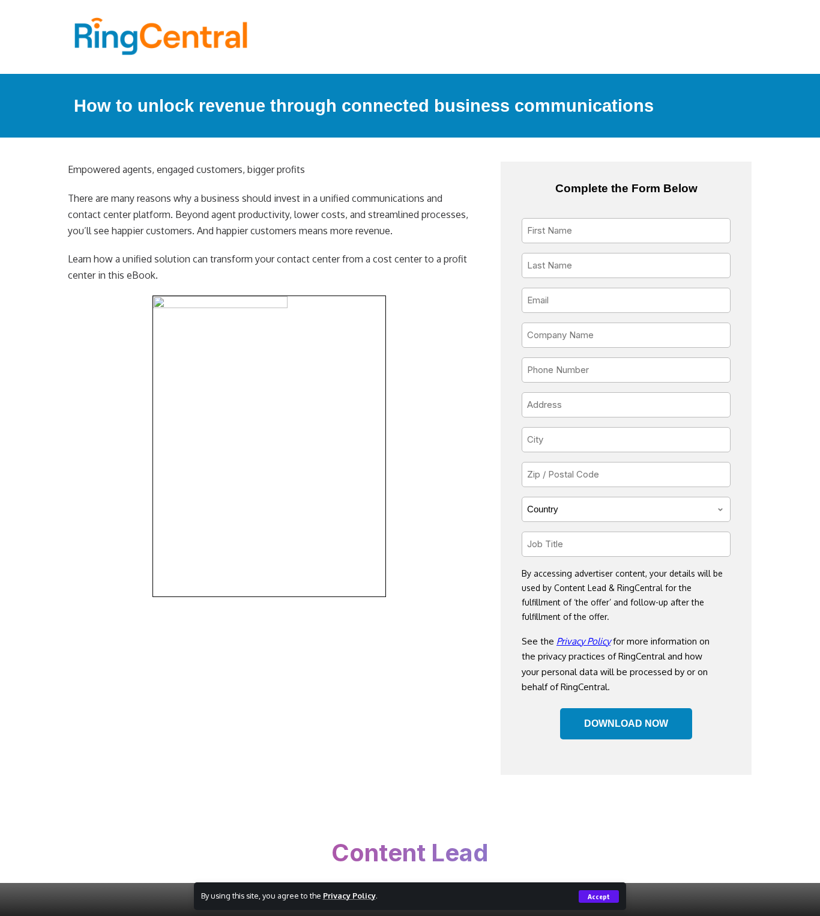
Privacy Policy (349, 895)
